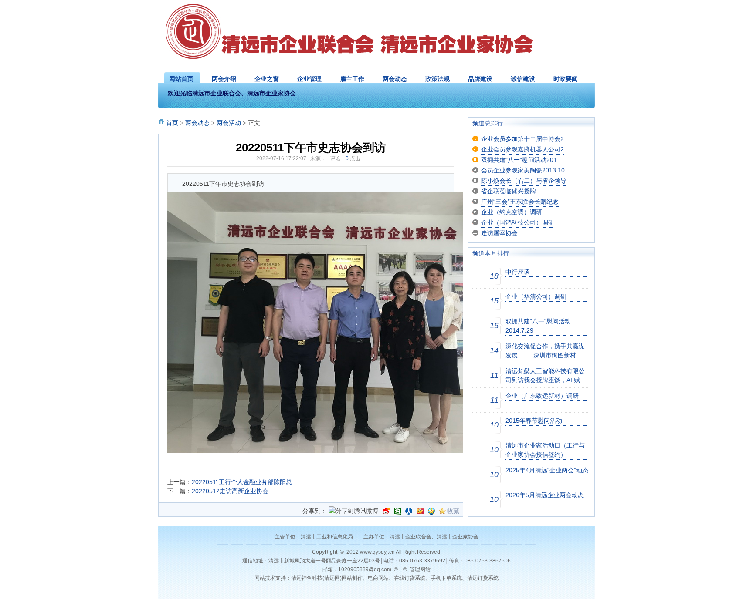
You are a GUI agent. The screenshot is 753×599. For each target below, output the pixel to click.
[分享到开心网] (420, 511)
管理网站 (420, 569)
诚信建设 (523, 78)
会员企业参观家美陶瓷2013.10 (523, 170)
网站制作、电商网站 (365, 578)
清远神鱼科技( (307, 578)
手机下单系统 (446, 578)
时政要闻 (565, 78)
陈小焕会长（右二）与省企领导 (523, 180)
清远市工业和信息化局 (327, 537)
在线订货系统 (409, 578)
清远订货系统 (483, 578)
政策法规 (437, 78)
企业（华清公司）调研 (535, 296)
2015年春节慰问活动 (533, 420)
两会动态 (395, 78)
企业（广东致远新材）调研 (542, 395)
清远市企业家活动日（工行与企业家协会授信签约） (545, 450)
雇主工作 (352, 78)
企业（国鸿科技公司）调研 (517, 222)
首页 (172, 123)
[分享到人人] (408, 511)
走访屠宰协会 (499, 232)
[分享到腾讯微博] (353, 511)
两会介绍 (224, 78)
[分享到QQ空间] (431, 511)
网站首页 (181, 78)
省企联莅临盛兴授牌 (508, 191)
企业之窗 (266, 78)
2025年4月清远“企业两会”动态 (546, 470)
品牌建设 (480, 78)
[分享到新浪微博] (386, 511)
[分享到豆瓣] (397, 511)
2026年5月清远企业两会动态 (544, 494)
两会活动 (229, 123)
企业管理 (309, 78)
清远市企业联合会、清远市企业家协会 (434, 537)
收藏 (453, 511)
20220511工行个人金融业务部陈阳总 (242, 481)
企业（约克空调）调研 (511, 212)
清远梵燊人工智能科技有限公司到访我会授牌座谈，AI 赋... (545, 375)
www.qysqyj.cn (377, 552)
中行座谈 (517, 271)
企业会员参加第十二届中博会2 (522, 138)
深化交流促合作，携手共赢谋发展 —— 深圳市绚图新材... (545, 351)
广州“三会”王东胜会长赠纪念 (520, 201)
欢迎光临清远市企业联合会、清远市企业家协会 (232, 93)
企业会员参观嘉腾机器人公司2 (522, 149)
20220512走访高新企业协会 (230, 491)
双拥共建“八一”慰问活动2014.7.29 (538, 326)
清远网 (332, 578)
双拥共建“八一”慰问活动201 (519, 159)
